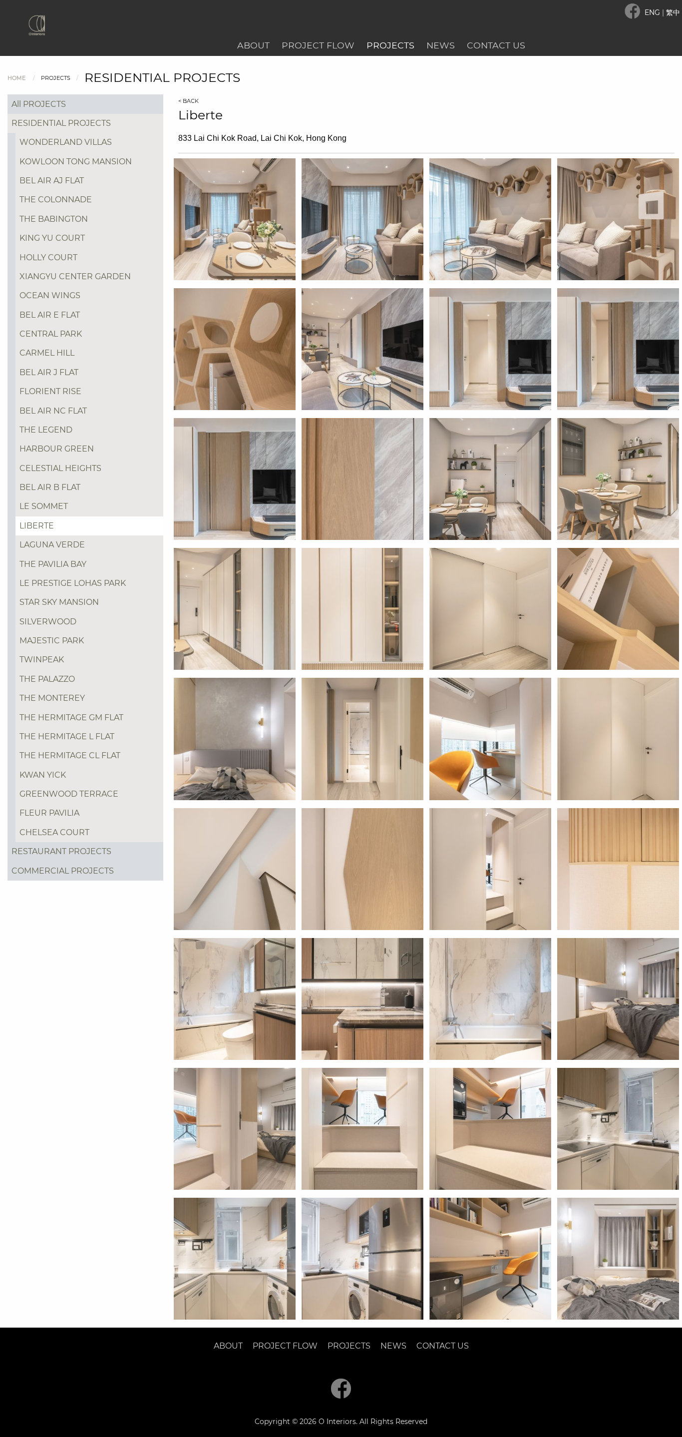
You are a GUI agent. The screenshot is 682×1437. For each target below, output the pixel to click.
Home (16, 77)
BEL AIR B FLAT (49, 487)
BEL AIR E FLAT (49, 315)
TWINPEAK (41, 659)
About (253, 45)
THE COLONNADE (55, 199)
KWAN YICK (42, 775)
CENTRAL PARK (50, 334)
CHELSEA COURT (54, 832)
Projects (390, 45)
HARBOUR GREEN (56, 449)
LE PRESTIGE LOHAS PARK (72, 583)
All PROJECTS (38, 104)
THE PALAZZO (47, 679)
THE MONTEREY (52, 698)
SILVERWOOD (47, 621)
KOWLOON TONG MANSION (75, 161)
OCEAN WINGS (49, 295)
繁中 (673, 12)
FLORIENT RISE (50, 391)
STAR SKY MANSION (59, 602)
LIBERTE (36, 525)
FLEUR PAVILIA (49, 813)
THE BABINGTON (53, 219)
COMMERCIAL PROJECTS (62, 871)
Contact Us (496, 45)
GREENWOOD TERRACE (68, 794)
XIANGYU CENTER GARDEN (75, 276)
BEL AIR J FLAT (48, 372)
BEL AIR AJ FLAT (51, 180)
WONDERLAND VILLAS (65, 142)
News (440, 45)
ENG (653, 12)
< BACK (188, 100)
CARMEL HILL (46, 353)
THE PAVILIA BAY (52, 564)
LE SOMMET (43, 506)
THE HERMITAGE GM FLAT (71, 717)
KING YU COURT (52, 238)
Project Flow (318, 45)
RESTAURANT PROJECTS (61, 851)
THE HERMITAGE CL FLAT (69, 755)
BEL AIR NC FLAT (53, 411)
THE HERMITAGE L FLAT (66, 736)
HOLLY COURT (48, 257)
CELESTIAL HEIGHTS (60, 468)
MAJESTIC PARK (51, 640)
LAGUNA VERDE (52, 544)
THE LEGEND (45, 430)
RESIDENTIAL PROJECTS (61, 123)
